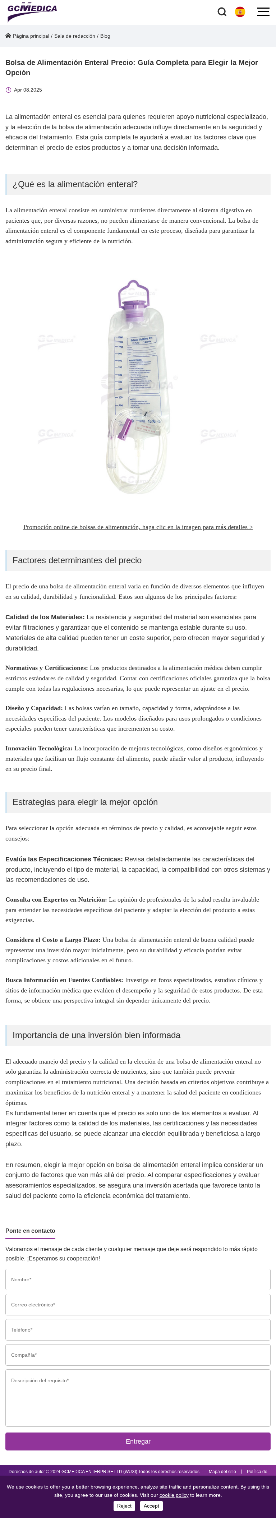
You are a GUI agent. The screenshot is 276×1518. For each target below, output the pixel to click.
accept (151, 1506)
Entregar (138, 1441)
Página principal (31, 36)
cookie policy (174, 1495)
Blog (105, 36)
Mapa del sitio (222, 1471)
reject (124, 1506)
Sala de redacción (74, 36)
